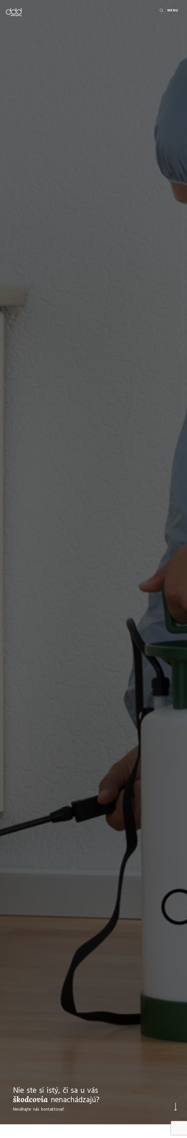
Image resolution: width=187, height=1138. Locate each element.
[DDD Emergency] (14, 12)
